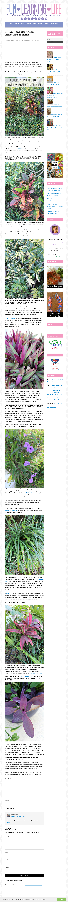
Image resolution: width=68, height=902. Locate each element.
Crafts (8, 800)
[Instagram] (28, 18)
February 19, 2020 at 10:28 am (18, 816)
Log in (53, 895)
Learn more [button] (42, 899)
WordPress (48, 895)
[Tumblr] (39, 18)
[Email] (22, 18)
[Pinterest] (32, 18)
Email (6, 859)
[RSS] (35, 18)
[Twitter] (42, 18)
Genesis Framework (40, 895)
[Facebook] (25, 18)
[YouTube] (46, 18)
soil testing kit (26, 677)
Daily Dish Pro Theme (28, 895)
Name (7, 852)
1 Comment (36, 40)
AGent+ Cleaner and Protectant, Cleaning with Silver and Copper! (55, 206)
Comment (8, 836)
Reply (8, 822)
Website (7, 867)
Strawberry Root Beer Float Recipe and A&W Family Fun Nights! (54, 405)
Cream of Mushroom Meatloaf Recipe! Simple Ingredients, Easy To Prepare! (55, 392)
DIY (11, 800)
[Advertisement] (24, 51)
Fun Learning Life (34, 10)
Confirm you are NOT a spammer (14, 880)
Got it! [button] (61, 899)
